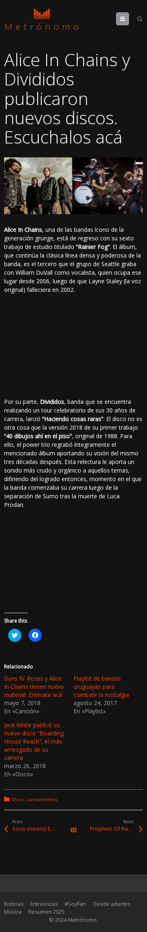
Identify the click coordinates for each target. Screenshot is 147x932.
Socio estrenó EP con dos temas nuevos (43, 828)
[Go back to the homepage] (41, 19)
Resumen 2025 (46, 911)
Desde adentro (112, 903)
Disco (18, 799)
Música (13, 911)
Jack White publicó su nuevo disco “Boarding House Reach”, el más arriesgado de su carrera (34, 741)
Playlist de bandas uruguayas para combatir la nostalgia (101, 686)
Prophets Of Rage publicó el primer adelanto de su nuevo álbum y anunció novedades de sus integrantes (116, 828)
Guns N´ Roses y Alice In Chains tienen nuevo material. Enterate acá (34, 686)
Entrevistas (44, 903)
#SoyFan (75, 903)
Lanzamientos (42, 799)
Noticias (14, 903)
